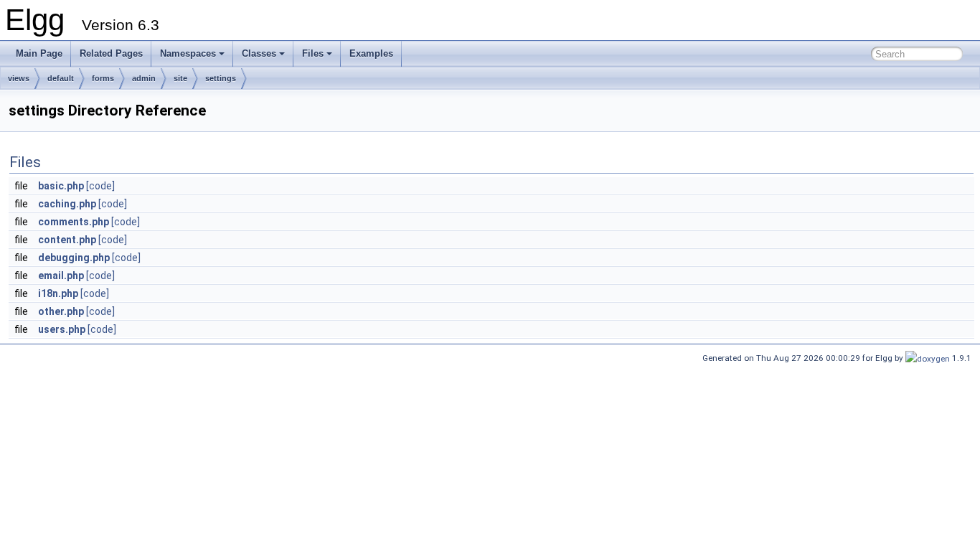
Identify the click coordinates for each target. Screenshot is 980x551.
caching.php (67, 203)
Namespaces (188, 53)
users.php (61, 329)
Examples (371, 53)
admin (144, 78)
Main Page (39, 53)
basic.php (61, 186)
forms (103, 78)
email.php (61, 275)
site (180, 78)
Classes (259, 53)
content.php (67, 239)
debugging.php (74, 257)
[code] (100, 186)
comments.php (73, 221)
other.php (61, 311)
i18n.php (58, 293)
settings (220, 78)
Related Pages (111, 53)
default (60, 78)
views (18, 78)
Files (313, 53)
